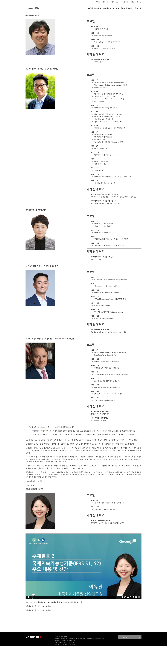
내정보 (132, 2)
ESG (116, 8)
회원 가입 (125, 2)
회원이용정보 (114, 2)
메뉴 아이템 (137, 8)
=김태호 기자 (30, 485)
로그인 (139, 2)
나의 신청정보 (127, 8)
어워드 (107, 8)
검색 (98, 2)
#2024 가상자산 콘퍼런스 (34, 481)
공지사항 (105, 2)
